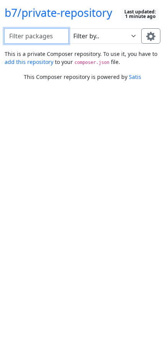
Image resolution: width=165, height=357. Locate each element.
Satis (135, 76)
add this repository (29, 62)
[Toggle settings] (150, 36)
